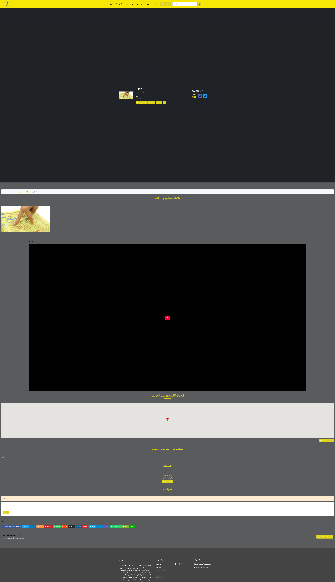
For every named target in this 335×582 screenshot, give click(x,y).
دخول (148, 4)
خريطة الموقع (160, 577)
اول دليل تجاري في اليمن (201, 567)
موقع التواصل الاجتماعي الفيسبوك (12, 526)
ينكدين (33, 526)
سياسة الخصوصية (161, 574)
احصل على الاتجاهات (327, 440)
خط (133, 526)
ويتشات (126, 526)
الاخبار (120, 4)
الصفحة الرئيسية (112, 4)
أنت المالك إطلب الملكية (324, 537)
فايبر (106, 526)
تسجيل (156, 4)
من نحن (127, 4)
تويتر (26, 526)
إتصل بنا (133, 4)
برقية (100, 526)
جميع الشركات (18, 192)
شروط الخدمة (160, 570)
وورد (79, 526)
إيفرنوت (57, 526)
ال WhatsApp (116, 526)
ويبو (86, 526)
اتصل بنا (158, 567)
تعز (26, 192)
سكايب (93, 526)
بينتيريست (49, 526)
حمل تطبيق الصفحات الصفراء (202, 564)
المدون (40, 526)
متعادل (72, 526)
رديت (65, 526)
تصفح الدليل (140, 4)
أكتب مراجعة (142, 103)
